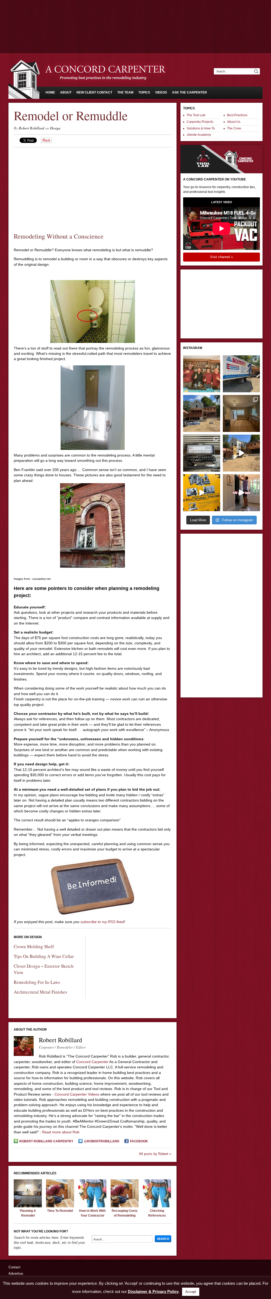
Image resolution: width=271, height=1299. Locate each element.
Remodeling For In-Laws (37, 982)
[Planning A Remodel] (28, 1206)
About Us (233, 122)
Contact (14, 1267)
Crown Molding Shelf (34, 946)
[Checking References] (157, 1206)
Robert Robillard (31, 128)
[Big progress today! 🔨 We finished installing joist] (241, 453)
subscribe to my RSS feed (102, 922)
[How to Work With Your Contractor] (92, 1206)
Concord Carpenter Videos (77, 1094)
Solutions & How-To (201, 128)
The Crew (234, 128)
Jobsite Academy (199, 135)
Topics (144, 92)
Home (50, 92)
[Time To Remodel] (60, 1206)
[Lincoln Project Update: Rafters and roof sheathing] (201, 413)
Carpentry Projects (200, 122)
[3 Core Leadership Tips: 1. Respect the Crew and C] (201, 373)
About (65, 92)
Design (55, 128)
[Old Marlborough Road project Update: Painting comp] (241, 413)
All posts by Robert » (155, 1154)
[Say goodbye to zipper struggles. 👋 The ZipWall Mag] (241, 492)
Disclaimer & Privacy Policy (153, 1291)
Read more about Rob (60, 1132)
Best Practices (237, 115)
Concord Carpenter (92, 1062)
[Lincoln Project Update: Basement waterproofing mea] (241, 373)
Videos (161, 92)
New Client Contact (94, 92)
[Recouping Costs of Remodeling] (125, 1206)
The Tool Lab (196, 115)
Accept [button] (190, 1292)
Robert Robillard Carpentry (46, 1141)
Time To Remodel (60, 1211)
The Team (125, 92)
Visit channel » (221, 257)
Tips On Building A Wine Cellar (44, 956)
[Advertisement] (135, 14)
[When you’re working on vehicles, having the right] (201, 453)
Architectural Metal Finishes (40, 992)
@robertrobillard (101, 1141)
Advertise (15, 1273)
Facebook (139, 1141)
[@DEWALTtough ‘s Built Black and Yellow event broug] (201, 492)
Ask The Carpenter (189, 92)
